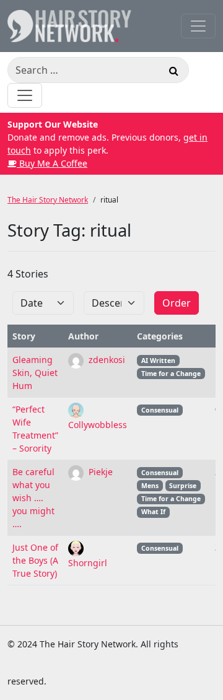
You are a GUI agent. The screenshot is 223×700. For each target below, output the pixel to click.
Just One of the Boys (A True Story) (35, 560)
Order (176, 303)
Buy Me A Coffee (52, 163)
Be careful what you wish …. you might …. (33, 498)
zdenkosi (105, 359)
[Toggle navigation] (198, 26)
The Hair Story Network (47, 200)
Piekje (99, 472)
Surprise (182, 485)
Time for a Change (171, 373)
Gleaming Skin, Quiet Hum (35, 373)
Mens (150, 485)
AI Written (158, 360)
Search (173, 72)
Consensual (159, 410)
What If (153, 511)
